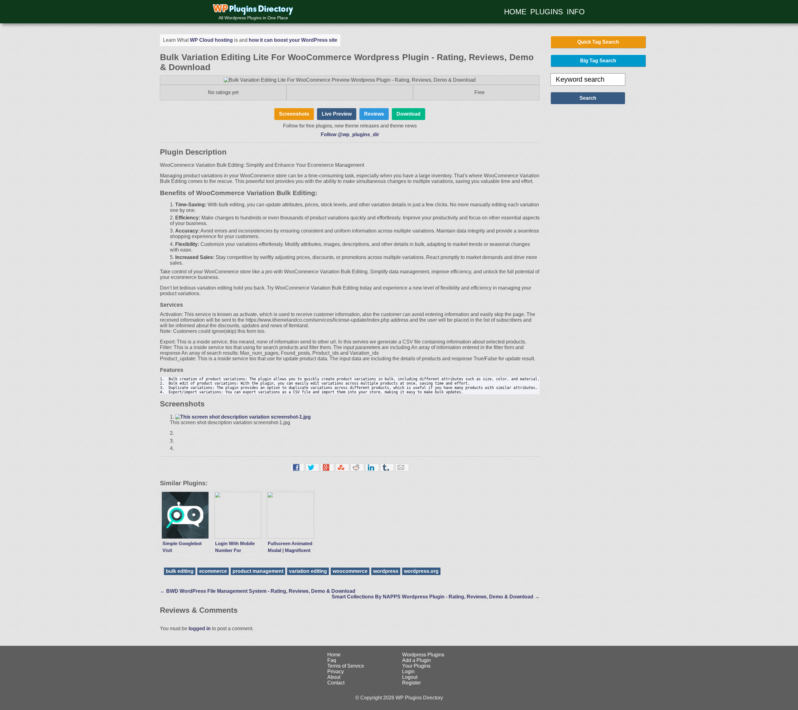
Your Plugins (416, 666)
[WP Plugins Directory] (253, 10)
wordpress (385, 571)
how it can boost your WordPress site (293, 40)
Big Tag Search (598, 60)
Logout (409, 677)
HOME (515, 11)
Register (411, 682)
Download (409, 114)
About (333, 677)
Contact (335, 682)
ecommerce (213, 571)
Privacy (335, 671)
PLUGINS (546, 11)
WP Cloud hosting (211, 40)
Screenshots (294, 114)
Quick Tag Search (598, 42)
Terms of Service (345, 666)
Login (408, 671)
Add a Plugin (416, 660)
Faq (331, 660)
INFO (576, 11)
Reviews (374, 114)
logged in (200, 628)
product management (258, 571)
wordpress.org (421, 571)
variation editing (308, 571)
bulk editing (180, 571)
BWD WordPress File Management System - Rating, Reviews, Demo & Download (257, 591)
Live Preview (337, 114)
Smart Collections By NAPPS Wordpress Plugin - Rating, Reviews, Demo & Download (436, 596)
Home (334, 654)
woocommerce (350, 571)
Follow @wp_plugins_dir (350, 134)
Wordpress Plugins (423, 654)
